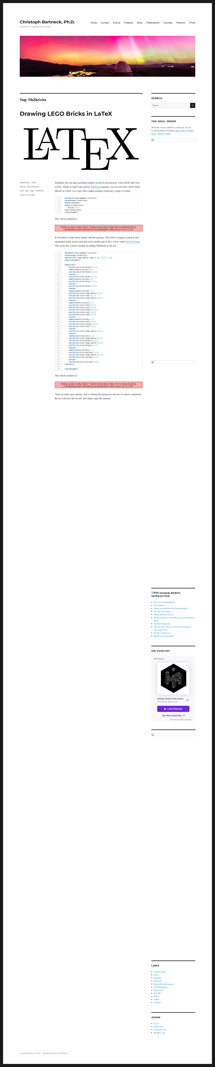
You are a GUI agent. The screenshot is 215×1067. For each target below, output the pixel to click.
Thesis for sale (159, 605)
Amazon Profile (160, 971)
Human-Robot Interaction (164, 984)
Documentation (33, 186)
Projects (128, 22)
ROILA (156, 996)
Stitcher (161, 133)
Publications (153, 22)
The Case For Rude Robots (165, 602)
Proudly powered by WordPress (55, 1053)
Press (192, 22)
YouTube (157, 1002)
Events (116, 22)
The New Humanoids (162, 623)
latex (27, 190)
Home (94, 22)
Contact (105, 22)
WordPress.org (159, 1032)
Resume (180, 22)
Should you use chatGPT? (164, 636)
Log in (156, 1023)
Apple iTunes (180, 130)
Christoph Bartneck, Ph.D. (47, 21)
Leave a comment (27, 194)
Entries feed (158, 1026)
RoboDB (157, 993)
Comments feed (160, 1029)
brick (22, 190)
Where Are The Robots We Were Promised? (171, 608)
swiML (156, 999)
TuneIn (167, 133)
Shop (139, 22)
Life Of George (132, 241)
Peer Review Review (162, 633)
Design (23, 186)
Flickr (156, 974)
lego (32, 190)
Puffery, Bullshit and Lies (164, 614)
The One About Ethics (162, 611)
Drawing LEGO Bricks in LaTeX (66, 113)
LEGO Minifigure (161, 987)
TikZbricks (96, 186)
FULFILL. (158, 978)
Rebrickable (158, 990)
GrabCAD (157, 981)
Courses (168, 22)
